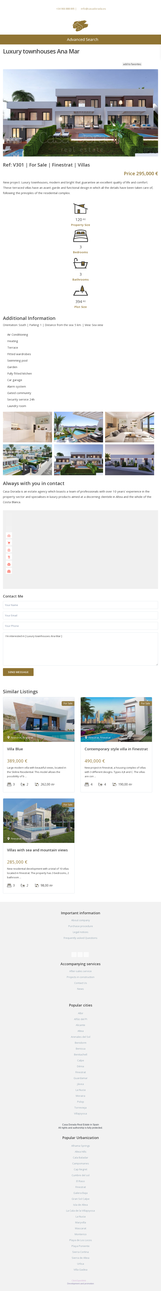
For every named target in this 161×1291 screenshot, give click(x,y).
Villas (84, 164)
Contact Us (80, 983)
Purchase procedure (80, 926)
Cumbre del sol (81, 1175)
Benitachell (80, 1054)
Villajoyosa (80, 1113)
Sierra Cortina (80, 1252)
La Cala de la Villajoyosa (80, 1210)
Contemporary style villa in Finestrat (116, 749)
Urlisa (80, 1263)
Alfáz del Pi (80, 1019)
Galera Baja (80, 1193)
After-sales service (80, 971)
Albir (80, 1013)
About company (80, 920)
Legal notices (80, 932)
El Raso (80, 1181)
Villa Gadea (80, 1269)
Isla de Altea (80, 1204)
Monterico (81, 1234)
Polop (80, 1101)
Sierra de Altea (80, 1258)
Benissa (80, 1048)
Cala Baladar (80, 1157)
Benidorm (80, 1042)
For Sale (38, 164)
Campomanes (80, 1163)
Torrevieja (80, 1107)
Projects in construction (80, 977)
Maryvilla (80, 1222)
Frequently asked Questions (80, 938)
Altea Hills (80, 1151)
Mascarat (80, 1228)
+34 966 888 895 (65, 8)
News (80, 989)
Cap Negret (80, 1169)
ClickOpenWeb (79, 1280)
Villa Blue (15, 749)
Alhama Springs (80, 1145)
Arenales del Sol (80, 1037)
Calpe (80, 1060)
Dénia (80, 1066)
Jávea (80, 1084)
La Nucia (81, 1090)
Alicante (80, 1025)
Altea (81, 1031)
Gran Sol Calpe (81, 1199)
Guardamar (81, 1078)
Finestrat (62, 164)
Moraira (80, 1096)
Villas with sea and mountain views (37, 850)
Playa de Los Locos (80, 1240)
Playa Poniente (80, 1246)
